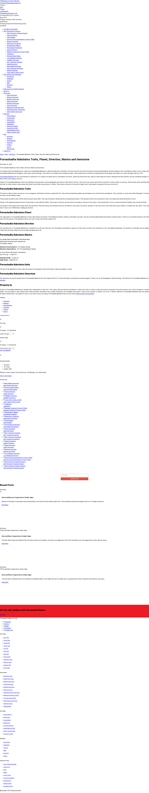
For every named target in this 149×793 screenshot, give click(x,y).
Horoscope (6, 93)
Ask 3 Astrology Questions (15, 68)
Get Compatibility (5, 350)
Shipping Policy (7, 783)
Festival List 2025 (8, 734)
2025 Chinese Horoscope (10, 701)
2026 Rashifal (7, 706)
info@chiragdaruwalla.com (13, 3)
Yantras (9, 81)
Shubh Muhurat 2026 (13, 130)
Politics (9, 145)
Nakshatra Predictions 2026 (15, 107)
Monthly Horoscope (13, 99)
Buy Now (2, 614)
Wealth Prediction (12, 70)
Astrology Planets (12, 126)
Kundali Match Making (13, 46)
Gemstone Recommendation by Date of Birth (20, 39)
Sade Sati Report (12, 50)
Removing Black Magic (14, 56)
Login (1, 11)
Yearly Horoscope (12, 101)
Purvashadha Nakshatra (7, 177)
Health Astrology (12, 64)
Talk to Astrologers (10, 29)
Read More (5, 505)
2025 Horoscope (8, 690)
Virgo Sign (6, 651)
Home (2, 154)
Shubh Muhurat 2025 (9, 728)
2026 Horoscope (12, 105)
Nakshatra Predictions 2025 (11, 695)
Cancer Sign (6, 646)
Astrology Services (11, 31)
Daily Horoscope (12, 95)
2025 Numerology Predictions (11, 692)
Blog (4, 134)
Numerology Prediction (14, 43)
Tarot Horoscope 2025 (9, 698)
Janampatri (10, 54)
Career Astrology (12, 35)
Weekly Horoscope (12, 97)
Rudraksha (10, 79)
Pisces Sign (6, 668)
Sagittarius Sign (7, 659)
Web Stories (10, 149)
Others (9, 87)
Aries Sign (6, 637)
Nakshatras (10, 124)
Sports (9, 147)
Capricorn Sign (7, 662)
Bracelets (10, 85)
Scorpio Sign (6, 657)
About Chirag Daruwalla (9, 764)
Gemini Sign (6, 643)
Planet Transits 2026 (13, 132)
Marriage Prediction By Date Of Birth (18, 52)
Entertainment (11, 140)
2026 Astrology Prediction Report (17, 33)
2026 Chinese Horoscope (14, 112)
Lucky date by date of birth (15, 72)
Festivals (9, 143)
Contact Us (6, 151)
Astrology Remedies (12, 74)
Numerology (10, 120)
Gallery (5, 772)
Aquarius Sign (7, 665)
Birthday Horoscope (13, 103)
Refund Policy (7, 780)
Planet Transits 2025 (9, 731)
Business (9, 138)
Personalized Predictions (14, 48)
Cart (1, 7)
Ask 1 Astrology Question (14, 62)
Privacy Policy (7, 775)
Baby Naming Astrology (14, 66)
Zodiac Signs (11, 118)
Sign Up (6, 11)
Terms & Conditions (8, 778)
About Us (6, 91)
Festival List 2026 (12, 128)
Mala (8, 83)
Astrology (6, 114)
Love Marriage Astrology (14, 58)
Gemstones (10, 76)
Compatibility (11, 122)
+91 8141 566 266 (13, 1)
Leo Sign (5, 648)
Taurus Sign (6, 640)
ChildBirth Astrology (13, 60)
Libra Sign (6, 654)
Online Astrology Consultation (85, 294)
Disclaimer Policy (8, 786)
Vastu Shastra (11, 116)
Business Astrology (13, 41)
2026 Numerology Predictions (16, 110)
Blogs (5, 769)
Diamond (2, 280)
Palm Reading (11, 37)
